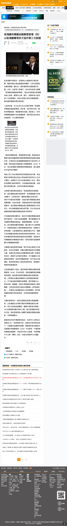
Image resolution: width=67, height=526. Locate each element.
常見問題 (25, 468)
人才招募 (59, 486)
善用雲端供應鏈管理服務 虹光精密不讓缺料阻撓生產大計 (20, 443)
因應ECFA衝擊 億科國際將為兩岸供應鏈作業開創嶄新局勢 (19, 447)
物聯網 (36, 493)
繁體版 (52, 1)
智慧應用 (52, 477)
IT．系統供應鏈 (14, 486)
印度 (21, 477)
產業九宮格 (4, 479)
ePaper (59, 11)
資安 (23, 11)
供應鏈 (31, 351)
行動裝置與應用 (37, 506)
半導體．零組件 (14, 476)
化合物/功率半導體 (38, 481)
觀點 (28, 476)
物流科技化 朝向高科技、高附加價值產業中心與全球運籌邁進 (21, 427)
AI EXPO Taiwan (52, 486)
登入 (65, 1)
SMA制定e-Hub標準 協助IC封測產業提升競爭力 (17, 439)
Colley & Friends (44, 475)
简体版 (56, 1)
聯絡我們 (59, 487)
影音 (46, 4)
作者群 (43, 480)
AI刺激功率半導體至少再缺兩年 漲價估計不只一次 (57, 62)
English (63, 468)
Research (25, 4)
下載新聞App (60, 490)
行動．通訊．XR (14, 479)
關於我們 (3, 468)
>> (25, 459)
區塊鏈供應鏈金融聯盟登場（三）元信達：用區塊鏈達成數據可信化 (22, 384)
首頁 (3, 8)
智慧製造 (36, 490)
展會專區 (52, 11)
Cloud (35, 499)
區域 (58, 8)
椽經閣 (33, 4)
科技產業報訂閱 (61, 479)
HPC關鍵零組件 (37, 476)
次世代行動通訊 (37, 497)
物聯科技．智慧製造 (14, 491)
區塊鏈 (24, 351)
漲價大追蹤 (10, 7)
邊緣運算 (36, 479)
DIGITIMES (61, 471)
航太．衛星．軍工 (14, 484)
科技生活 (41, 11)
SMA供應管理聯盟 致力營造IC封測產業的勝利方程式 (18, 435)
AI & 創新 (52, 482)
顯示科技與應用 (37, 516)
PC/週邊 (35, 11)
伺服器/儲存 (9, 11)
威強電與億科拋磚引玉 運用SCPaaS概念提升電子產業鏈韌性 (20, 370)
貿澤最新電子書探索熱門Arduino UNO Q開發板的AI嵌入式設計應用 (57, 126)
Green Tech (37, 484)
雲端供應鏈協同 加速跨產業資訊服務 (13, 423)
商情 (28, 479)
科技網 (17, 4)
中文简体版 (56, 468)
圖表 (11, 494)
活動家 (41, 4)
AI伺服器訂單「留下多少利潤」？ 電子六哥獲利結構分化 (57, 31)
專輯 (47, 11)
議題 (63, 8)
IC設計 (36, 512)
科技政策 (12, 489)
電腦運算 (36, 502)
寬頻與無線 (37, 495)
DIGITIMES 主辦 (53, 475)
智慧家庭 (36, 491)
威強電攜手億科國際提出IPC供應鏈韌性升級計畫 (17, 374)
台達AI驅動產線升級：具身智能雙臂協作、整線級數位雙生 (57, 110)
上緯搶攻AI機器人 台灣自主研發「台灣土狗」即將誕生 (57, 118)
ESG (17, 351)
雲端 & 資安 (52, 479)
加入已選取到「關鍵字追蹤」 (14, 354)
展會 (2, 482)
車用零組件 (37, 474)
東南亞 (22, 476)
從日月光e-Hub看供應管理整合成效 (13, 431)
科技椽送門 (4, 481)
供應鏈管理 (9, 351)
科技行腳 (44, 478)
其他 (51, 484)
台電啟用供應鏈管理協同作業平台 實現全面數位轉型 (18, 399)
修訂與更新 (4, 486)
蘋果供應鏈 (48, 8)
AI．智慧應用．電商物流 (14, 481)
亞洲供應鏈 (37, 488)
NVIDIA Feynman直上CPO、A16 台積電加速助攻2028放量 (57, 47)
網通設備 (28, 11)
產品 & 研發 (52, 481)
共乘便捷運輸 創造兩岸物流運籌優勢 (13, 411)
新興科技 (36, 487)
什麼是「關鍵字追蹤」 (12, 357)
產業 (54, 8)
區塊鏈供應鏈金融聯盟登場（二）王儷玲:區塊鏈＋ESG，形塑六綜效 (22, 390)
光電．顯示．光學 (14, 487)
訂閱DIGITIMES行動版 (61, 481)
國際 (21, 481)
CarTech (36, 510)
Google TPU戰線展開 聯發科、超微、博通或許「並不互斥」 (57, 39)
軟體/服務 (17, 11)
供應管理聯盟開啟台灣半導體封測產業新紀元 (15, 419)
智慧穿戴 (36, 509)
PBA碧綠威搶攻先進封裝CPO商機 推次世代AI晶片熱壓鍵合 (57, 103)
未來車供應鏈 (37, 8)
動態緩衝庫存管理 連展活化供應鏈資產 (14, 403)
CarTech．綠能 (14, 477)
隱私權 (20, 468)
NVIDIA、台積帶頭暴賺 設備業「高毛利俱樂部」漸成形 (57, 54)
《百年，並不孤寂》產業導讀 (23, 8)
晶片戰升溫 (4, 474)
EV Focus (36, 485)
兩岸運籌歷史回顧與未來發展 (11, 415)
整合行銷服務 (60, 484)
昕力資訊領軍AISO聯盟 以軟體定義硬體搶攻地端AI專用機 (57, 134)
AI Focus (36, 501)
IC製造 (36, 513)
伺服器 (36, 504)
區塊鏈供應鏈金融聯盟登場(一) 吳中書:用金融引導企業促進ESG (21, 395)
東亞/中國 (22, 479)
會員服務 (59, 476)
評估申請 (60, 1)
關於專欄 (44, 482)
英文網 (53, 4)
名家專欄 (44, 477)
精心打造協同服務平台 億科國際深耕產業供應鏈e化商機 (19, 451)
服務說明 (9, 468)
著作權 (15, 468)
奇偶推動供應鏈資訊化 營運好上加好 (13, 407)
